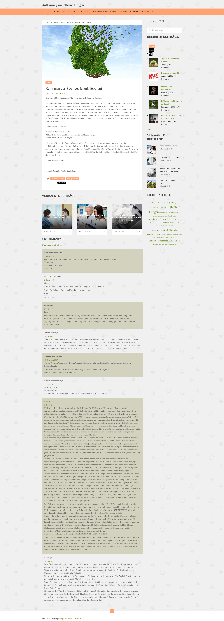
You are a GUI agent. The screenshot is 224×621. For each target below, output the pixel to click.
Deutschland (161, 203)
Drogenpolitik (176, 203)
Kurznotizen (176, 212)
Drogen (84, 12)
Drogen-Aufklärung (65, 619)
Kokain (165, 212)
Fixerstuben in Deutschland (170, 157)
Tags (150, 54)
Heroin (56, 22)
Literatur (147, 12)
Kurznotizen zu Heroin (168, 146)
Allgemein (69, 12)
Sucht (171, 244)
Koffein (161, 212)
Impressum (77, 619)
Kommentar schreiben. (52, 245)
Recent (151, 50)
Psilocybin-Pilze (157, 244)
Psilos (162, 244)
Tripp (174, 244)
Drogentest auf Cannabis (170, 73)
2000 (150, 203)
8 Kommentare (61, 94)
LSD (169, 241)
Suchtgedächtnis (72, 179)
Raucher (167, 244)
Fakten (164, 207)
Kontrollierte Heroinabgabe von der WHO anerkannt (170, 170)
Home (57, 12)
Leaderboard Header (57, 179)
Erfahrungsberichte (104, 12)
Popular (152, 46)
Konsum (170, 212)
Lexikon (134, 12)
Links (124, 12)
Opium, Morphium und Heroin (168, 181)
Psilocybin (177, 241)
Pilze (172, 241)
